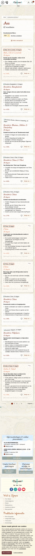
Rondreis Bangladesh (16, 90)
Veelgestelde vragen (10, 518)
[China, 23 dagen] (17, 264)
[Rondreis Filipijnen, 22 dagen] (17, 330)
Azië (5, 35)
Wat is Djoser (10, 496)
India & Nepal (14, 372)
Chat (20, 485)
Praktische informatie (13, 513)
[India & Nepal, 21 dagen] (17, 366)
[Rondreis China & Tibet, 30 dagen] (17, 157)
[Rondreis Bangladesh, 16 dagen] (17, 84)
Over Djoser (8, 499)
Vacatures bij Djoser (10, 507)
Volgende (30, 403)
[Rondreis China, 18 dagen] (17, 192)
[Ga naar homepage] (17, 2)
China (15, 232)
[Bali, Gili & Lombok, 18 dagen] (17, 50)
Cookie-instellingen (18, 552)
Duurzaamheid (8, 509)
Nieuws (7, 503)
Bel (14, 485)
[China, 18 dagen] (17, 226)
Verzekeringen (8, 522)
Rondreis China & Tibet (14, 162)
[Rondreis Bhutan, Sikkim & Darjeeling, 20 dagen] (17, 121)
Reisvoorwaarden (9, 516)
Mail (17, 485)
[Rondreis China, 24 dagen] (17, 296)
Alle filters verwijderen (16, 35)
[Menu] (2, 2)
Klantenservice (8, 505)
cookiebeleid (22, 548)
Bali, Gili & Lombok (14, 56)
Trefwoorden (8, 520)
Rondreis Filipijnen (16, 336)
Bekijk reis (26, 73)
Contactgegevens (9, 501)
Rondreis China (14, 197)
